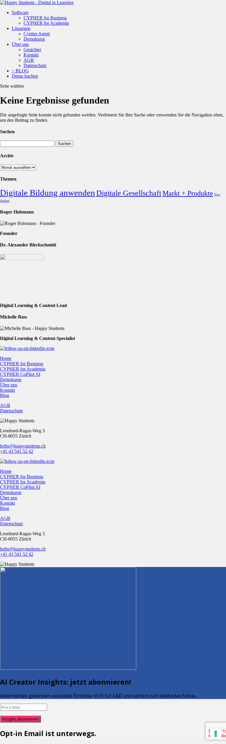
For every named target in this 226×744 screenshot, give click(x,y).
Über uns (20, 44)
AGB (29, 60)
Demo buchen (25, 76)
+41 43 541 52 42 (16, 451)
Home (5, 358)
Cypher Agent (37, 33)
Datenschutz (35, 65)
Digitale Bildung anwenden (47, 192)
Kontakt (31, 54)
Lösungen (21, 28)
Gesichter (32, 49)
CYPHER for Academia (46, 23)
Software (20, 12)
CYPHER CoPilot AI (20, 374)
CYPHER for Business (45, 17)
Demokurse (34, 38)
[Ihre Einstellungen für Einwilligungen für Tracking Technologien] (215, 733)
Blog (4, 395)
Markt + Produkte (187, 193)
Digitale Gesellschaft (128, 193)
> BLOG (20, 70)
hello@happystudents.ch (23, 445)
